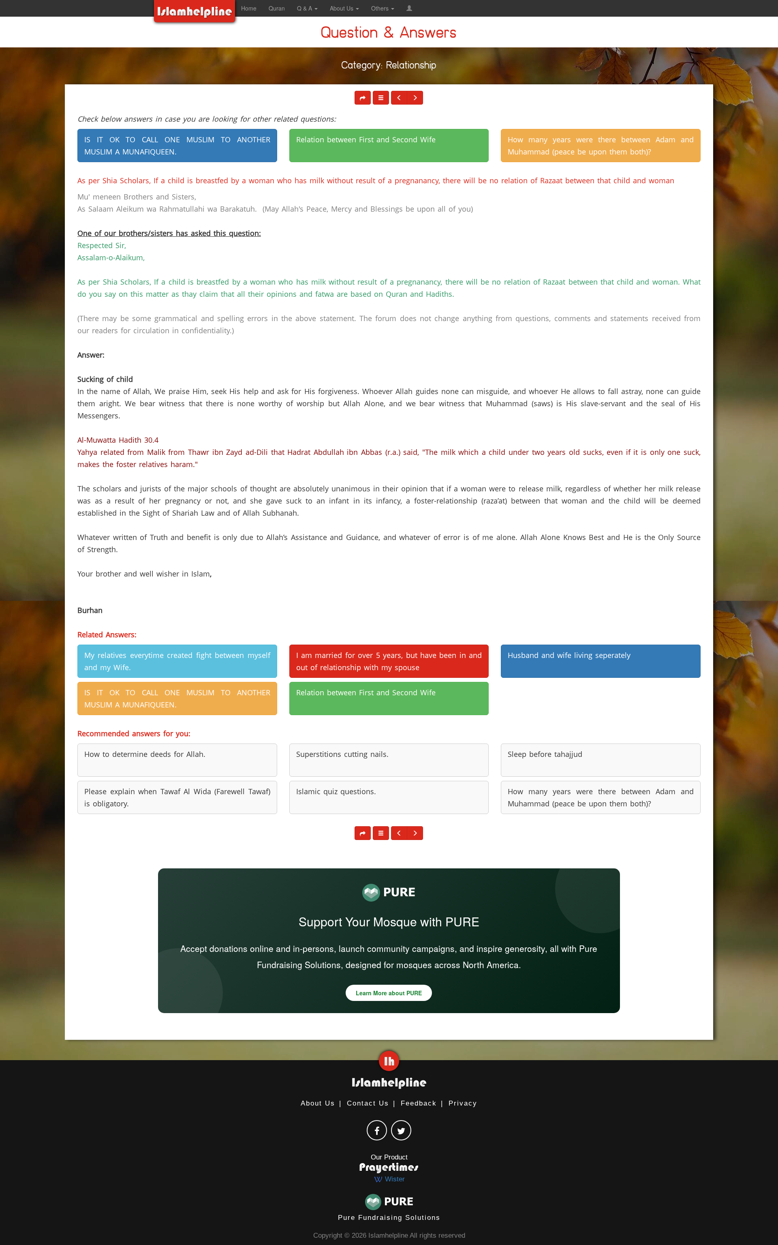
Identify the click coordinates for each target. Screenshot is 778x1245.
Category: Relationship (389, 67)
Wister (394, 1179)
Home (248, 8)
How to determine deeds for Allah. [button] (144, 754)
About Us (318, 1103)
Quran (277, 8)
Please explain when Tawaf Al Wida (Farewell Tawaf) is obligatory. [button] (177, 797)
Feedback (419, 1103)
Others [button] (380, 8)
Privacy (463, 1103)
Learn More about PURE (389, 993)
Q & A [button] (305, 8)
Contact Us (368, 1103)
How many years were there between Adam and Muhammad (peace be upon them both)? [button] (601, 145)
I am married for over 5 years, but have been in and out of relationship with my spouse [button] (389, 661)
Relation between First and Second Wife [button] (366, 139)
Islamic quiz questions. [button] (336, 791)
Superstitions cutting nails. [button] (342, 754)
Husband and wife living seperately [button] (569, 655)
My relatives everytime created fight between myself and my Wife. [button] (177, 661)
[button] (409, 8)
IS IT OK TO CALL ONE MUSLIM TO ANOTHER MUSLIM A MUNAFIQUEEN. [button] (177, 145)
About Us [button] (342, 8)
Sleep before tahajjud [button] (545, 754)
